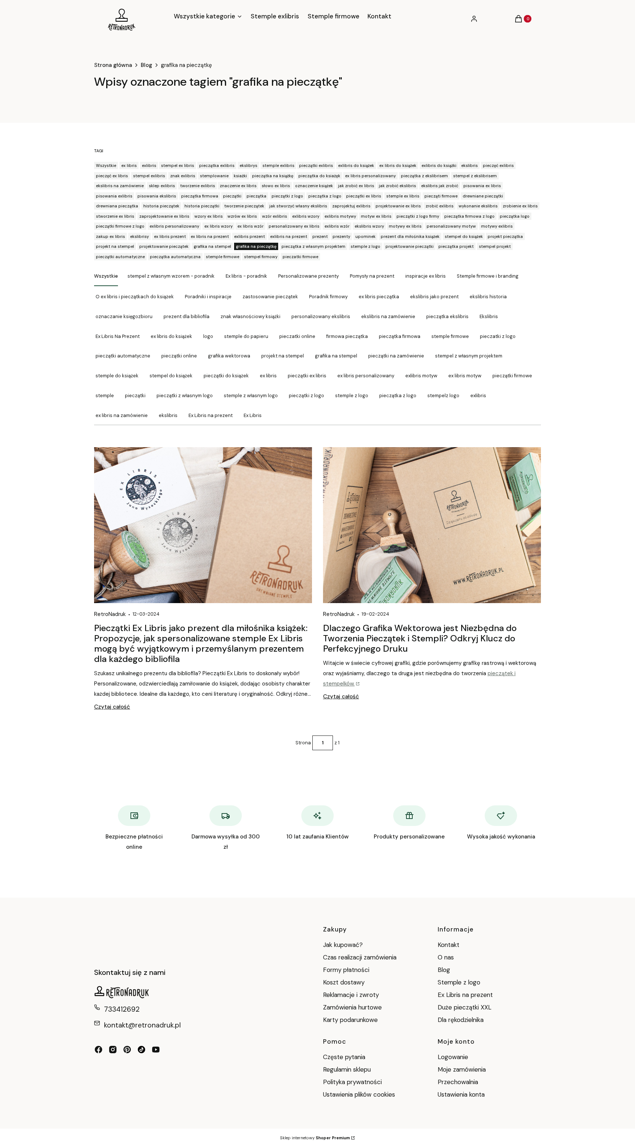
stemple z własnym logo (251, 395)
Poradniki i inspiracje (208, 296)
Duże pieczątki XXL (464, 1007)
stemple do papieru (246, 336)
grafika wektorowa (229, 356)
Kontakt (448, 945)
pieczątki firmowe (512, 376)
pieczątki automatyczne (123, 356)
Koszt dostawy (344, 982)
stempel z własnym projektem (468, 356)
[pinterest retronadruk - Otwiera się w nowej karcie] (127, 1049)
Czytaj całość (112, 706)
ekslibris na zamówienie (388, 316)
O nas (446, 957)
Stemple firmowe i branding (488, 276)
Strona (303, 743)
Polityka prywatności (352, 1082)
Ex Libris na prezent (211, 415)
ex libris (268, 376)
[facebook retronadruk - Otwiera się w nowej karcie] (98, 1049)
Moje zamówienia (462, 1069)
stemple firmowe (450, 336)
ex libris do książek (171, 336)
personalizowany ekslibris (320, 316)
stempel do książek (171, 376)
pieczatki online (297, 336)
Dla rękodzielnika (461, 1020)
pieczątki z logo (306, 395)
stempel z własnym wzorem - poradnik (171, 276)
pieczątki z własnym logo (185, 395)
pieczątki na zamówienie (396, 356)
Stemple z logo (459, 982)
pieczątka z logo (397, 395)
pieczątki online (179, 356)
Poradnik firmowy (328, 296)
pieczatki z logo (498, 336)
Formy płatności (346, 970)
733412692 (122, 1009)
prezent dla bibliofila (186, 316)
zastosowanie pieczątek (270, 296)
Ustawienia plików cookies (360, 1094)
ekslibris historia (488, 296)
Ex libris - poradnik (246, 276)
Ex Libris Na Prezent (118, 336)
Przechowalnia (458, 1082)
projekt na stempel (282, 356)
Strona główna (113, 65)
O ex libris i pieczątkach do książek (135, 296)
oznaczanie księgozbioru (124, 316)
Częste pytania (344, 1057)
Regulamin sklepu (347, 1069)
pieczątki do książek (226, 376)
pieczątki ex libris (307, 376)
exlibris (478, 395)
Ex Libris (253, 415)
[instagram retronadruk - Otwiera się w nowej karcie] (112, 1049)
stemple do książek (117, 376)
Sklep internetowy (315, 1137)
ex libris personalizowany (365, 376)
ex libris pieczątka (379, 296)
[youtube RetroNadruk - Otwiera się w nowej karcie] (155, 1049)
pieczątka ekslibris (447, 316)
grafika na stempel (336, 356)
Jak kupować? (343, 945)
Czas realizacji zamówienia (360, 957)
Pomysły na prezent (372, 276)
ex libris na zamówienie (122, 415)
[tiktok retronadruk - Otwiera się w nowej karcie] (141, 1049)
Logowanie (453, 1057)
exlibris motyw (421, 376)
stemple (105, 395)
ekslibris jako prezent (434, 296)
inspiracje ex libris (425, 276)
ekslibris (168, 415)
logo (208, 336)
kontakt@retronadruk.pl (142, 1025)
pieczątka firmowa (399, 336)
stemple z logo (351, 395)
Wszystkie (106, 276)
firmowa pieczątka (347, 336)
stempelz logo (443, 395)
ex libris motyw (464, 376)
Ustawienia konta (461, 1094)
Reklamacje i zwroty (351, 995)
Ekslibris (489, 316)
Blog (146, 65)
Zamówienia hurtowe (352, 1007)
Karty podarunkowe (350, 1020)
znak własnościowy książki (250, 316)
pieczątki (135, 395)
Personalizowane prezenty (308, 276)
